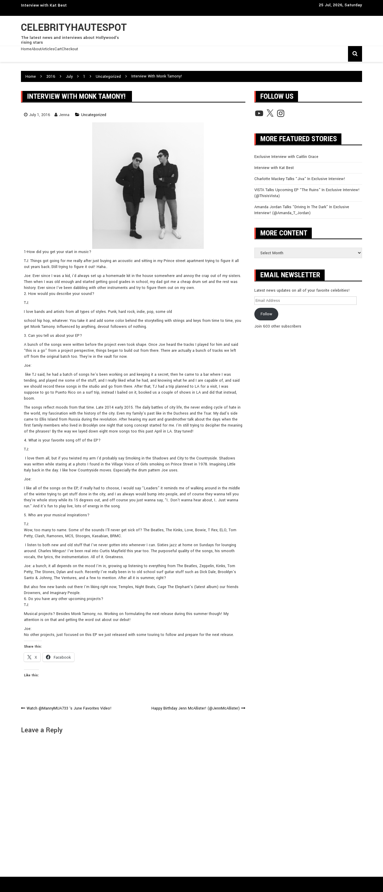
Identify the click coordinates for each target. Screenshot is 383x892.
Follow (266, 314)
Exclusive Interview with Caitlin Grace (286, 156)
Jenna (64, 115)
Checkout (70, 49)
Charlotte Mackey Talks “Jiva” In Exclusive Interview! (299, 179)
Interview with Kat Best (44, 5)
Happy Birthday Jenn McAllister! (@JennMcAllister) (195, 708)
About (36, 49)
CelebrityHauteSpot (74, 28)
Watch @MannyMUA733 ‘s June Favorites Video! (69, 708)
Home (26, 49)
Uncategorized (93, 115)
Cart (58, 49)
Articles (48, 49)
